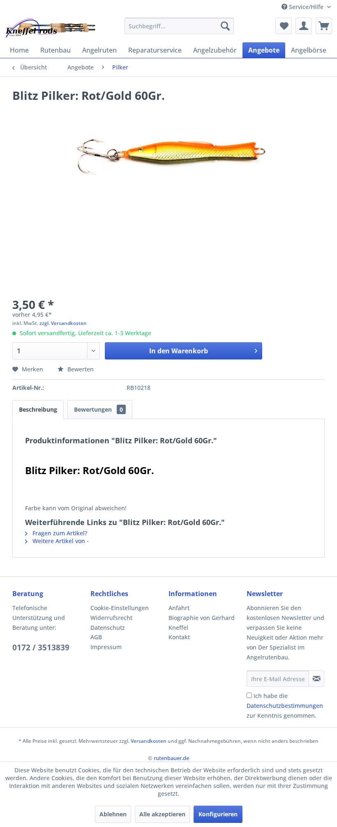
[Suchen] (225, 26)
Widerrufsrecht (111, 618)
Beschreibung (38, 409)
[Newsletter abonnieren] (316, 678)
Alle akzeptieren (162, 814)
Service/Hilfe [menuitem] (306, 7)
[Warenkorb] (324, 26)
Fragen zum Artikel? (59, 533)
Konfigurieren (218, 814)
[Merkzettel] (283, 26)
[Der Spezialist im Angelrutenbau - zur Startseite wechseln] (50, 28)
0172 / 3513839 (40, 647)
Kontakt (179, 637)
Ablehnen (113, 814)
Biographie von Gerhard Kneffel (201, 622)
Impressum (106, 647)
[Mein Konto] (303, 26)
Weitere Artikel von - (60, 541)
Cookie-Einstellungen (119, 608)
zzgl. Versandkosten (63, 323)
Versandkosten (148, 740)
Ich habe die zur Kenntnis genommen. (285, 705)
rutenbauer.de (171, 758)
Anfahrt (178, 608)
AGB (96, 637)
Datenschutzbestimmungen (285, 706)
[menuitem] (179, 26)
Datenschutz (107, 627)
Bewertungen (98, 409)
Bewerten (80, 369)
